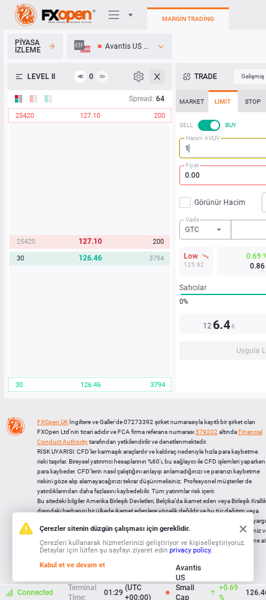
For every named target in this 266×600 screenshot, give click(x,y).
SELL (186, 125)
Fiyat (192, 165)
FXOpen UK (52, 422)
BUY (230, 125)
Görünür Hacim (220, 202)
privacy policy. (190, 550)
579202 (206, 431)
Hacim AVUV (203, 138)
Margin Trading (188, 18)
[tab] (192, 101)
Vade (192, 219)
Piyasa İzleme (28, 46)
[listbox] (119, 46)
